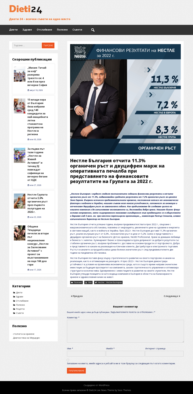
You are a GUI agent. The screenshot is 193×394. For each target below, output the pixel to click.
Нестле (101, 282)
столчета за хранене (23, 333)
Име (70, 348)
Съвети (77, 29)
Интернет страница (155, 348)
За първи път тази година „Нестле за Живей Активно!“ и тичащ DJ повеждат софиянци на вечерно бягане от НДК (37, 164)
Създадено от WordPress (96, 385)
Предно (78, 296)
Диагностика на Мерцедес (26, 337)
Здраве (27, 29)
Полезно (62, 29)
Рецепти (20, 308)
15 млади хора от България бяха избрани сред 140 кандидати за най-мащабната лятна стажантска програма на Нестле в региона (37, 117)
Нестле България (114, 282)
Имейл (110, 348)
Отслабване (44, 29)
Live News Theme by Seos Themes (113, 390)
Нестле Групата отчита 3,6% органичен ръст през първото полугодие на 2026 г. (37, 203)
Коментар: (73, 317)
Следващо (171, 296)
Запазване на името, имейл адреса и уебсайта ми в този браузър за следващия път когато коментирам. (121, 363)
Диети (13, 29)
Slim (90, 282)
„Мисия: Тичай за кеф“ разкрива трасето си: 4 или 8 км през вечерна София (37, 76)
